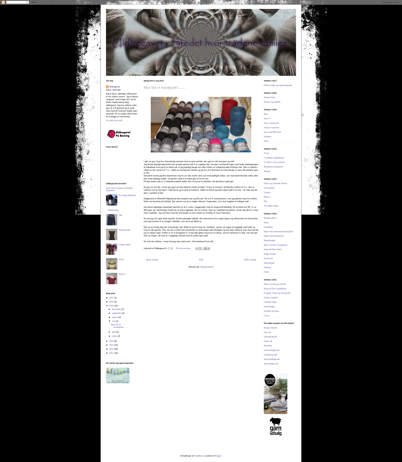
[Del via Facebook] (205, 248)
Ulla (245, 187)
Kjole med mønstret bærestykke (278, 231)
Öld (120, 215)
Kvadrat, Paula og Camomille (277, 293)
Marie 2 (122, 274)
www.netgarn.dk (271, 364)
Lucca (266, 315)
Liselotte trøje (270, 302)
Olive (266, 141)
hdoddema (199, 456)
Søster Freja (269, 97)
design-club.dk (270, 328)
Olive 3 (267, 118)
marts (115, 336)
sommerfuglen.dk (272, 350)
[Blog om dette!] (199, 248)
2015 (111, 306)
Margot (267, 171)
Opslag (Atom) (206, 267)
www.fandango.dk (272, 359)
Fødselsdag (113, 210)
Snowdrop (268, 227)
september (117, 313)
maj (114, 321)
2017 (111, 298)
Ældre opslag (250, 259)
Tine (168, 170)
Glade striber (124, 245)
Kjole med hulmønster (274, 236)
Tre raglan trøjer (271, 206)
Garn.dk (267, 332)
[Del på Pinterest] (208, 248)
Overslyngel (269, 306)
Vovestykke (269, 188)
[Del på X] (202, 248)
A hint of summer (271, 127)
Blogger (218, 456)
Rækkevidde (124, 230)
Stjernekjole (269, 263)
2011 (111, 353)
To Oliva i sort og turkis (274, 162)
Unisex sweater (271, 297)
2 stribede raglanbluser (274, 158)
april (114, 332)
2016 (111, 302)
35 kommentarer (183, 248)
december (116, 309)
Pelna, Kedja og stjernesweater (278, 85)
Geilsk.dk (268, 341)
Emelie (267, 192)
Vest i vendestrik (271, 123)
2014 (111, 341)
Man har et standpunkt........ (164, 87)
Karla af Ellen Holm (272, 249)
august (115, 317)
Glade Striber (270, 254)
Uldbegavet (114, 87)
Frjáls (266, 272)
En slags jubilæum (127, 195)
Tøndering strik (270, 355)
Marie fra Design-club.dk (275, 284)
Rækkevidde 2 (270, 218)
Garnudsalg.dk (270, 337)
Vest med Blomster (272, 132)
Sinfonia (267, 267)
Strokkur (268, 136)
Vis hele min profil (114, 120)
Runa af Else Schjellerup (275, 288)
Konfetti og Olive (271, 311)
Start (201, 259)
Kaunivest (268, 258)
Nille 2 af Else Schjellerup (275, 245)
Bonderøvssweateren (273, 167)
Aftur (266, 114)
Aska (121, 259)
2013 (111, 345)
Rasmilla (268, 345)
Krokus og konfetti (272, 102)
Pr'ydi (266, 153)
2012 (111, 349)
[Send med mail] (196, 248)
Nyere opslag (152, 259)
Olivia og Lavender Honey (275, 183)
